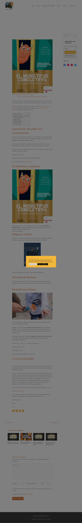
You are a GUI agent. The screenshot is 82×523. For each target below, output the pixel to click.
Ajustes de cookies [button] (33, 264)
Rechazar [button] (45, 264)
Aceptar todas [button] (40, 264)
